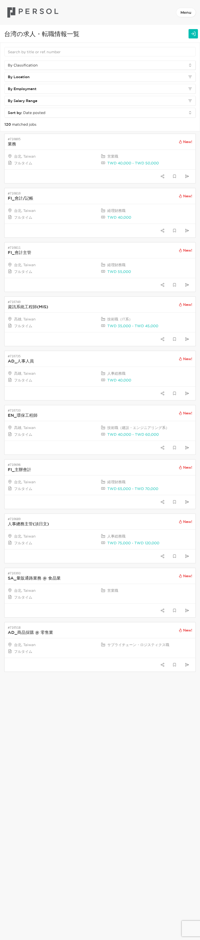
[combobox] (100, 65)
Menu (185, 12)
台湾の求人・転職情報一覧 (41, 33)
